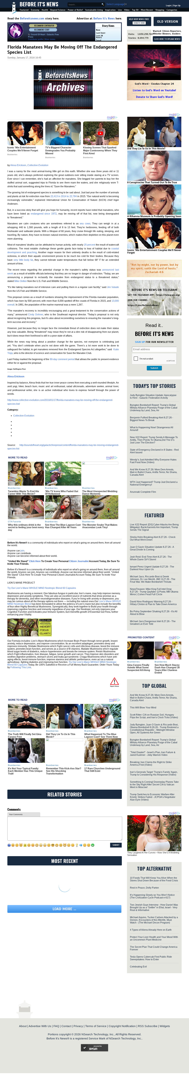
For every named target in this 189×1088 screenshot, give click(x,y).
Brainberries (14, 488)
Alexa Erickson (15, 376)
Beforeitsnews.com (32, 18)
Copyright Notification (122, 1026)
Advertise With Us (40, 1026)
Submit (154, 368)
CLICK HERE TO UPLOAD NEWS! (167, 39)
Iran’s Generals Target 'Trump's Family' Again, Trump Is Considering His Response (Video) (154, 773)
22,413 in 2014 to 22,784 (63, 196)
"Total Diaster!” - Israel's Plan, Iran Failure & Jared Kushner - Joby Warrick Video (152, 753)
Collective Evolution (23, 415)
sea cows (85, 223)
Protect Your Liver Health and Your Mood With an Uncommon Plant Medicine (154, 938)
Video (126, 10)
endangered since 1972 (44, 213)
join (22, 550)
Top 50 (135, 10)
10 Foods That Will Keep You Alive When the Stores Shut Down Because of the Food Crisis (154, 879)
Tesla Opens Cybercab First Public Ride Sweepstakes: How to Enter (151, 958)
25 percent (89, 244)
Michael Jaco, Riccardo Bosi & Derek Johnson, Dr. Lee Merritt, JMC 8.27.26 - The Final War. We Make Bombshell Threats (152, 579)
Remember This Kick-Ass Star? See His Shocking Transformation (63, 771)
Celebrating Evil (138, 966)
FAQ (56, 1026)
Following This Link (20, 667)
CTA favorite (14, 521)
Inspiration (110, 10)
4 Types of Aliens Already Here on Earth (151, 930)
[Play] (154, 62)
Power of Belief (75, 10)
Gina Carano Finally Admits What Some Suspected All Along (138, 667)
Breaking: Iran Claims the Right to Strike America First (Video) (151, 763)
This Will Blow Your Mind (143, 707)
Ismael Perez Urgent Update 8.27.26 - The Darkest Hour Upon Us (152, 568)
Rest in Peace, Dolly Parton (144, 887)
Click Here (35, 561)
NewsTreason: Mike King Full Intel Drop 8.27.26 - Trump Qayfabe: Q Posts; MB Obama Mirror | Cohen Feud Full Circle (154, 592)
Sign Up (176, 5)
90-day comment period (62, 359)
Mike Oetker (20, 281)
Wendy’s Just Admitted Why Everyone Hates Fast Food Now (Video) (153, 461)
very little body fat (23, 260)
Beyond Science (57, 10)
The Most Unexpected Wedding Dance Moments (99, 492)
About (23, 1026)
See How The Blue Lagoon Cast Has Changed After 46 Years (63, 526)
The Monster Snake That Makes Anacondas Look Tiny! (99, 526)
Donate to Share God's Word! (154, 97)
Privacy (78, 1026)
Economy (35, 10)
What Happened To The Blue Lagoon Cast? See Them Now (101, 735)
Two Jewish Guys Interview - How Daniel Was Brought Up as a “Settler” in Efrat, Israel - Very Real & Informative (154, 907)
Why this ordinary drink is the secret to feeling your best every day (26, 527)
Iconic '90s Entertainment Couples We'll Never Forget (154, 251)
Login (168, 5)
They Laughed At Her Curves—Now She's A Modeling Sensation (153, 853)
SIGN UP (140, 342)
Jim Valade (113, 287)
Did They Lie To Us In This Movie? (146, 148)
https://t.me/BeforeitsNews (143, 305)
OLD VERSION (167, 21)
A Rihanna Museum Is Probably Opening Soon (154, 216)
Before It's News (39, 4)
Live (120, 10)
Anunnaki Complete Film (143, 492)
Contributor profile (35, 39)
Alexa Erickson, (29, 165)
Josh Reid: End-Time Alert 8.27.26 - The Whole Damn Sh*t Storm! (151, 558)
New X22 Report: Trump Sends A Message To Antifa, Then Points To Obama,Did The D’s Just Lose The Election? (154, 440)
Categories (172, 10)
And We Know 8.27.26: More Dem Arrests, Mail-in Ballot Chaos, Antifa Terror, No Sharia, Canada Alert (153, 472)
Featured (24, 10)
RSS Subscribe (147, 1026)
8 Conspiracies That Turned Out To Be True (152, 182)
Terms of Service (95, 1026)
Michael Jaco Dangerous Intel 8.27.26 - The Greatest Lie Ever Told (153, 622)
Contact (66, 1026)
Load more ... (64, 908)
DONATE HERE (139, 23)
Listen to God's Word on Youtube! (154, 90)
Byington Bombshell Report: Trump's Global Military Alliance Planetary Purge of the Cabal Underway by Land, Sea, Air (153, 408)
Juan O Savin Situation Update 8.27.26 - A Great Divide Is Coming (152, 548)
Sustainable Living (94, 10)
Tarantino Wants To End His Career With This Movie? (23, 492)
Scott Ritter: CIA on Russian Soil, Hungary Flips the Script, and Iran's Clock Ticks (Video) (154, 716)
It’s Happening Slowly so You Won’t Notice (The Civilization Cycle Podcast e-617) (152, 896)
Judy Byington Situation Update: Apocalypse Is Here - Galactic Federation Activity (153, 396)
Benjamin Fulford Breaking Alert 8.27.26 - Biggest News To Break (151, 418)
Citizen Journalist (79, 561)
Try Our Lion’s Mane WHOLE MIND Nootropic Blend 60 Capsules (41, 588)
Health (45, 10)
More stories (50, 39)
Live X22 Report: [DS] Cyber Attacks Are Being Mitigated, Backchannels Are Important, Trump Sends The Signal (154, 527)
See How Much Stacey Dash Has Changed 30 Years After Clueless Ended (167, 669)
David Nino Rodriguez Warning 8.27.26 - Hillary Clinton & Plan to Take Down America (153, 602)
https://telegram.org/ (168, 295)
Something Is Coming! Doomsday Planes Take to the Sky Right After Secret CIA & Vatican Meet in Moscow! (154, 784)
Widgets (165, 1026)
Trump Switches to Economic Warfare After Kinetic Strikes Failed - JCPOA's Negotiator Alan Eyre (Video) (152, 797)
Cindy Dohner (35, 314)
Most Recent (147, 10)
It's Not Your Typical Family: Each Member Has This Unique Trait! (25, 771)
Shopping (159, 10)
